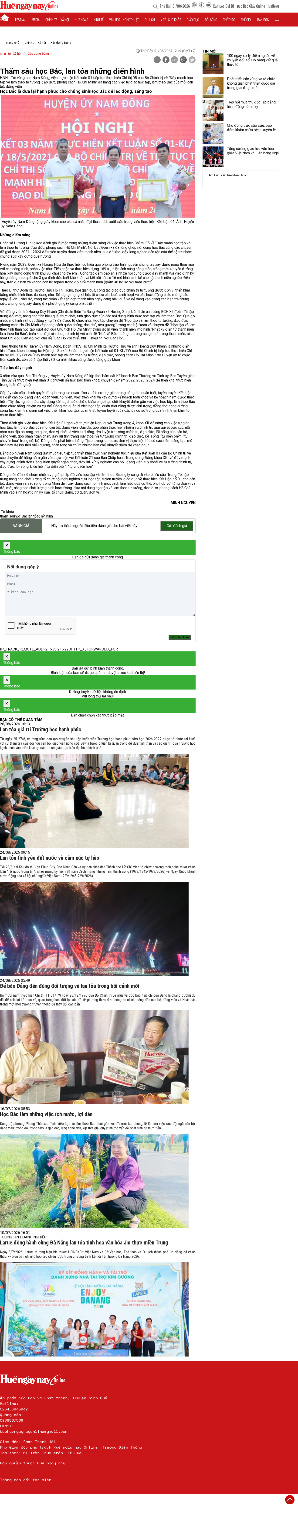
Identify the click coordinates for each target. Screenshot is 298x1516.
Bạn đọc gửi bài (224, 6)
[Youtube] (209, 6)
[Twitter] (192, 60)
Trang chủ (12, 42)
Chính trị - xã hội (57, 19)
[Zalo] (174, 60)
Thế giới (246, 19)
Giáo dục (193, 19)
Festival (20, 19)
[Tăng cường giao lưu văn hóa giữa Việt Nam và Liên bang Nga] (213, 156)
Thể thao (229, 19)
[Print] (157, 59)
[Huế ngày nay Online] (29, 9)
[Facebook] (201, 6)
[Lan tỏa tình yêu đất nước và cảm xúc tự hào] (94, 929)
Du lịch (150, 19)
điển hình (45, 516)
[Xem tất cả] (277, 19)
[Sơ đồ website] (194, 6)
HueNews (273, 6)
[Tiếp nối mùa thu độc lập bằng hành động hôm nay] (213, 110)
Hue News (81, 19)
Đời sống (211, 19)
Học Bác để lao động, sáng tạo (121, 91)
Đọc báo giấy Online (251, 6)
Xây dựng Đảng (61, 42)
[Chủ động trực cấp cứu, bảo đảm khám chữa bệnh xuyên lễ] (213, 133)
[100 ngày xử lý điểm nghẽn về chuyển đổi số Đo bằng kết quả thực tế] (213, 63)
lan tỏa (33, 516)
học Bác (21, 516)
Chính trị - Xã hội (35, 42)
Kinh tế (98, 19)
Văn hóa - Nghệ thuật (124, 19)
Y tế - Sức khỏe (171, 19)
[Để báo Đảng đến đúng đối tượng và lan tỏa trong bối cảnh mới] (94, 1057)
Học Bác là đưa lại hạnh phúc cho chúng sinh (45, 91)
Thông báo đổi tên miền (25, 1480)
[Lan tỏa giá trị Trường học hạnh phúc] (94, 801)
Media (36, 19)
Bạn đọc (263, 19)
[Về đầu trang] (290, 1499)
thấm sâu (7, 516)
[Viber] (183, 60)
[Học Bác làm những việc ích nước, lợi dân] (94, 1181)
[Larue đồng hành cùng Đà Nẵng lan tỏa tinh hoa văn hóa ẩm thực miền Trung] (94, 1309)
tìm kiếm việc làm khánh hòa (227, 175)
